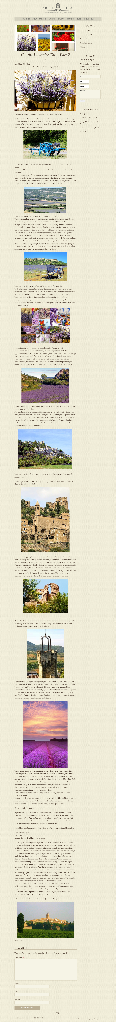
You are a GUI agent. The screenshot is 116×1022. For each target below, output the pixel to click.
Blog (79, 19)
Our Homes (26, 19)
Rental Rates (84, 39)
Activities (52, 19)
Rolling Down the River (88, 114)
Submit (82, 100)
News (30, 64)
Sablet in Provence (39, 19)
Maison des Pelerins (86, 31)
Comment (19, 958)
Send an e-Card (89, 19)
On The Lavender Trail (87, 132)
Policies (82, 47)
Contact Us (70, 19)
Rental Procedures (86, 43)
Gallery (61, 19)
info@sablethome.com (21, 1018)
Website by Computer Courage (94, 1019)
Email (17, 992)
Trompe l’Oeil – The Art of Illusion (89, 123)
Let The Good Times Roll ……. (90, 118)
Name (17, 984)
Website (17, 999)
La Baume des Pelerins (87, 35)
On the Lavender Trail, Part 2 (89, 128)
